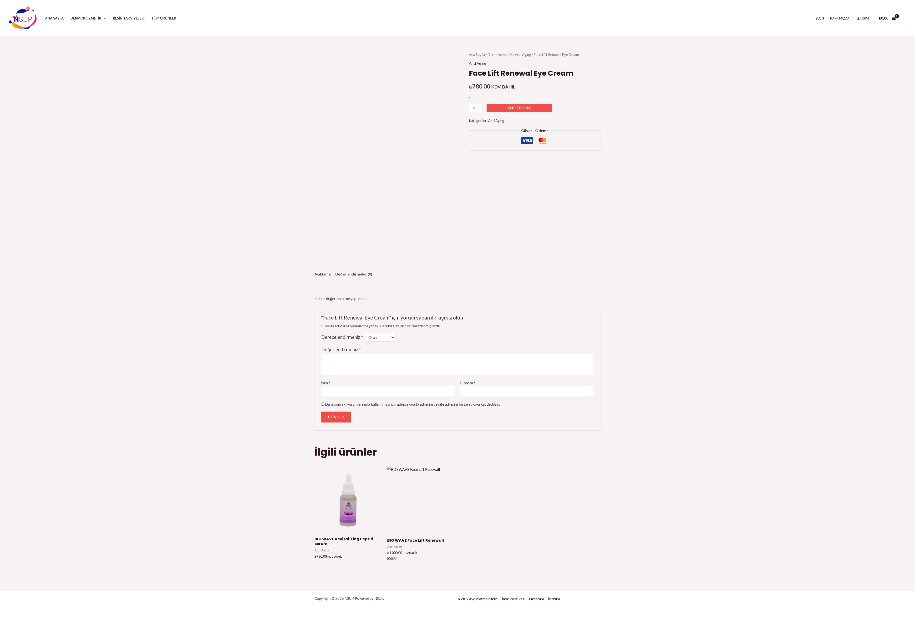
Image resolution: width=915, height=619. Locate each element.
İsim (325, 382)
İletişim (862, 18)
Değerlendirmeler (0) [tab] (353, 274)
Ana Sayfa (54, 18)
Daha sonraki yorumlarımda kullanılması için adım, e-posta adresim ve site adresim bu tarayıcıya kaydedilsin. (412, 404)
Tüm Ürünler (163, 18)
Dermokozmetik (86, 18)
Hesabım (536, 598)
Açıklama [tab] (323, 274)
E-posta (467, 382)
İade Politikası (513, 598)
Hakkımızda (839, 18)
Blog (820, 18)
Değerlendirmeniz (341, 349)
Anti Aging (523, 54)
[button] (104, 18)
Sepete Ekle (519, 108)
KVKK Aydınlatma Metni (478, 598)
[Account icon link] (904, 18)
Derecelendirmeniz (342, 337)
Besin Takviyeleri (129, 18)
